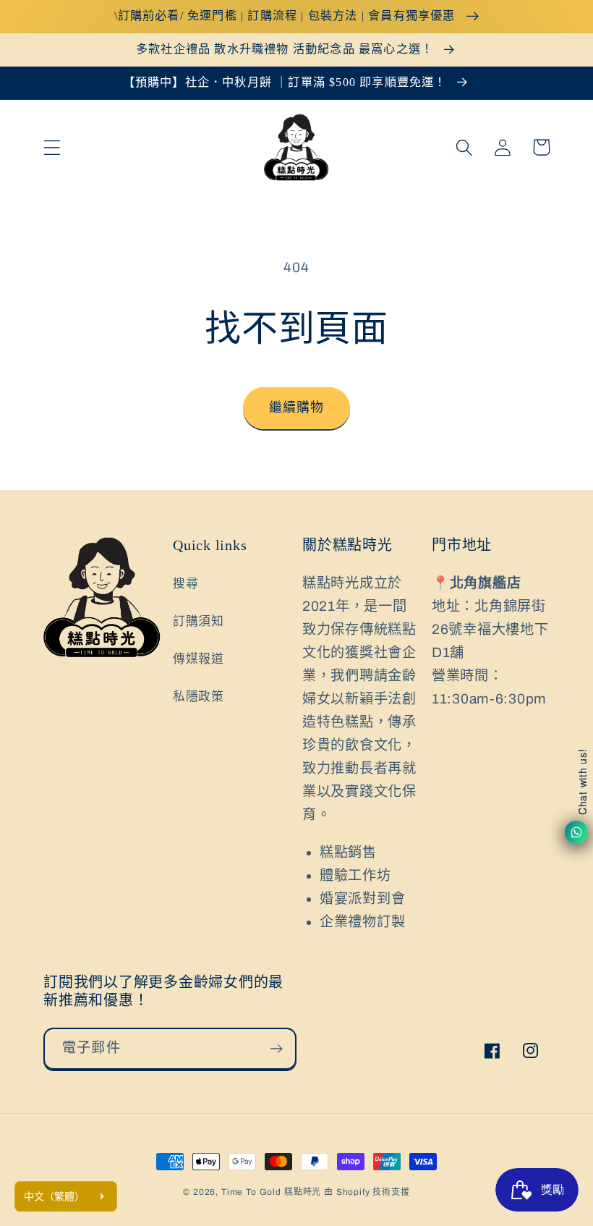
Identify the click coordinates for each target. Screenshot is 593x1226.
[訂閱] (276, 1049)
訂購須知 (198, 621)
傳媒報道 (198, 659)
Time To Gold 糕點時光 (271, 1192)
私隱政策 (198, 696)
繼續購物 (297, 407)
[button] (52, 147)
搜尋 (185, 584)
